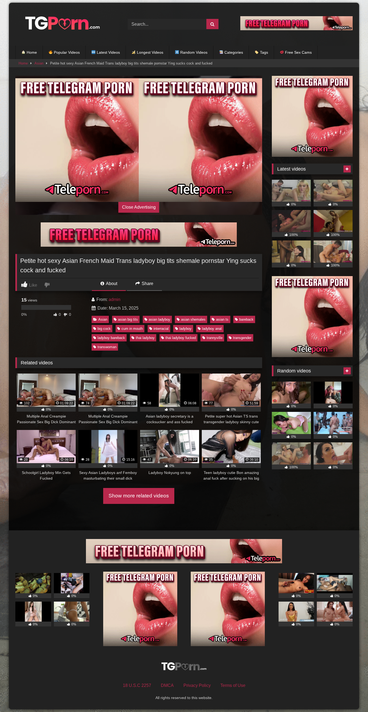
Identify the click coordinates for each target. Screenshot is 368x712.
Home (31, 52)
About (111, 283)
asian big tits (128, 319)
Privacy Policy (197, 685)
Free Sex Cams (298, 52)
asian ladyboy (159, 319)
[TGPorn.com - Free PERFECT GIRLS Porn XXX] (61, 24)
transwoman (107, 347)
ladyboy (185, 329)
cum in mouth (132, 329)
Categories (233, 52)
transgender (242, 338)
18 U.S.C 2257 (137, 685)
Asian (38, 63)
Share (147, 283)
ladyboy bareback (111, 338)
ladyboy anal (212, 329)
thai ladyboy (145, 338)
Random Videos (193, 52)
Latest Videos (108, 52)
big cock (104, 329)
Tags (263, 52)
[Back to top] (351, 696)
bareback (246, 319)
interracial (161, 329)
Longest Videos (149, 52)
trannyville (215, 338)
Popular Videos (66, 52)
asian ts (222, 319)
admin (114, 299)
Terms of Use (232, 685)
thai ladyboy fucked (180, 338)
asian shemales (193, 319)
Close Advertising (139, 207)
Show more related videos (139, 496)
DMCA (167, 685)
